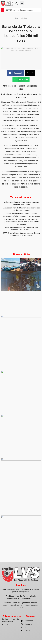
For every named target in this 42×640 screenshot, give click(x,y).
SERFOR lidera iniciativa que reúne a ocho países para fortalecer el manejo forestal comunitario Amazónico (21, 221)
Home (16, 18)
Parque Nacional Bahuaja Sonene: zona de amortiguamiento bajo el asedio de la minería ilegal (20, 605)
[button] (16, 3)
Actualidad (24, 18)
